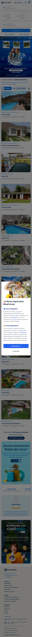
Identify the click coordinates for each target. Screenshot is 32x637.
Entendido (16, 351)
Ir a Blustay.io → (16, 346)
